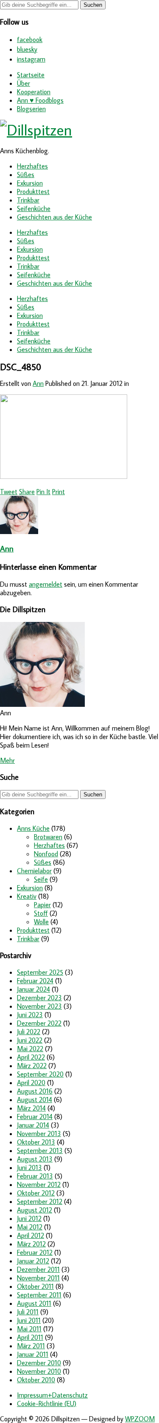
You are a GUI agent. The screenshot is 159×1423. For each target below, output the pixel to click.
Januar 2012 (33, 1261)
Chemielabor (34, 870)
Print (58, 491)
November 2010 (39, 1371)
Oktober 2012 (36, 1193)
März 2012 (31, 1244)
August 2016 (35, 1091)
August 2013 (35, 1159)
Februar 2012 (35, 1252)
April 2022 (31, 1057)
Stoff (41, 913)
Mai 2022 (30, 1048)
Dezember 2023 (39, 997)
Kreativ (26, 896)
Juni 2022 (29, 1040)
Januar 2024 (33, 989)
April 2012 (30, 1235)
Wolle (41, 921)
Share (27, 491)
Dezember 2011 (38, 1269)
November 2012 (39, 1184)
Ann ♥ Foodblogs (40, 100)
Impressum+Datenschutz (52, 1395)
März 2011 (31, 1345)
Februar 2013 (35, 1176)
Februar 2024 (35, 980)
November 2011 (38, 1278)
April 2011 (30, 1337)
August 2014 (34, 1099)
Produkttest (33, 191)
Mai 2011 (29, 1329)
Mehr (7, 760)
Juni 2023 (30, 1014)
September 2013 (40, 1150)
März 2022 (32, 1065)
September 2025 (40, 972)
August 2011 (34, 1303)
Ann (38, 383)
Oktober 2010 (36, 1379)
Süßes (25, 174)
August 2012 (34, 1210)
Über (23, 83)
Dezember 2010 (39, 1362)
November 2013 (39, 1133)
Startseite (31, 74)
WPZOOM (140, 1419)
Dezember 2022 (39, 1023)
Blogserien (31, 108)
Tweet (8, 491)
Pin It (43, 491)
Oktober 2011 (35, 1286)
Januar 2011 (32, 1354)
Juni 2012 (29, 1218)
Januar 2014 (33, 1125)
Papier (42, 904)
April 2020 (31, 1082)
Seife (41, 879)
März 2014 (31, 1108)
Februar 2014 (35, 1116)
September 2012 (39, 1201)
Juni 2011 (29, 1320)
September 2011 (39, 1295)
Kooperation (33, 91)
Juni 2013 (29, 1167)
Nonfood (46, 853)
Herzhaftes (32, 166)
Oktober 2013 (36, 1142)
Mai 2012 (29, 1227)
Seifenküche (33, 208)
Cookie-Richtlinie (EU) (46, 1403)
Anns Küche (33, 828)
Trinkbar (28, 200)
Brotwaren (48, 836)
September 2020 (40, 1074)
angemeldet (45, 584)
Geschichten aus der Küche (54, 217)
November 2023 (39, 1006)
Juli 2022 (28, 1031)
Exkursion (30, 183)
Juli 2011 (28, 1312)
